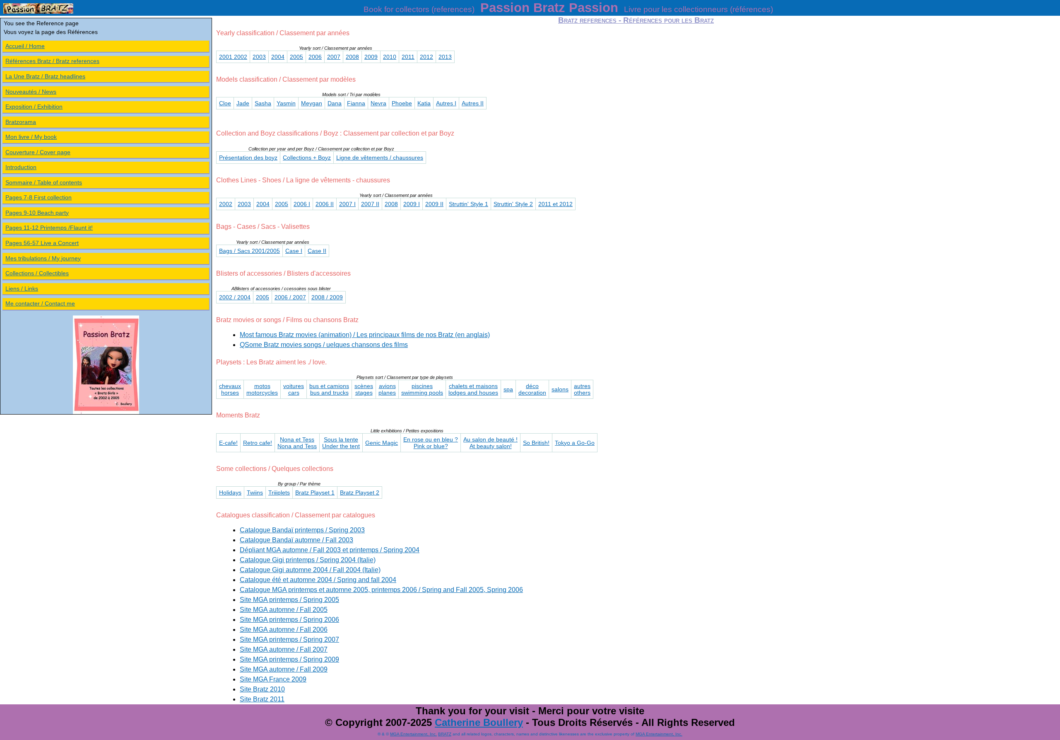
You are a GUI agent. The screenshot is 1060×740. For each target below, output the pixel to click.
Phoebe (402, 103)
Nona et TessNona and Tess (297, 442)
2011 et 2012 (555, 204)
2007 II (370, 204)
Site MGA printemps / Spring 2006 (289, 619)
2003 (259, 56)
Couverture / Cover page (37, 152)
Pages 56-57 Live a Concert (42, 243)
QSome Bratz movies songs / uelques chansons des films (324, 344)
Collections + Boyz (307, 157)
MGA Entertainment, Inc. (413, 734)
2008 (352, 56)
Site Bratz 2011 (262, 699)
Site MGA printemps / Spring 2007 (289, 639)
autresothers (582, 389)
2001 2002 (233, 56)
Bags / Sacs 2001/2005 (249, 250)
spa (508, 389)
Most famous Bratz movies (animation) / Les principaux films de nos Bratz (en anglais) (365, 334)
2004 (277, 56)
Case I (293, 250)
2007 (333, 56)
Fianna (356, 103)
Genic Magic (381, 442)
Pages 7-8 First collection (38, 197)
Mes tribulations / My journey (43, 258)
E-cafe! (228, 442)
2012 (426, 56)
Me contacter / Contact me (40, 303)
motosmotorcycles (262, 389)
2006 (315, 56)
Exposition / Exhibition (34, 106)
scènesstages (363, 389)
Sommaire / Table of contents (43, 182)
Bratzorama (20, 122)
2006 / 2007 (290, 297)
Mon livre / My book (31, 136)
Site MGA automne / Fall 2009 (284, 669)
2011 (408, 56)
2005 (296, 56)
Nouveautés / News (30, 91)
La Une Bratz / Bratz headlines (45, 76)
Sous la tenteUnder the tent (341, 442)
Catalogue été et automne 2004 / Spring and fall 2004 (318, 579)
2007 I (347, 204)
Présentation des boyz (248, 157)
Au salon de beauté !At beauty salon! (490, 442)
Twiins (255, 492)
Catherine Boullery (479, 722)
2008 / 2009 (327, 297)
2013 (445, 56)
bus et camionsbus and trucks (329, 389)
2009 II (434, 204)
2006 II (325, 204)
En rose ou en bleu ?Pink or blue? (430, 442)
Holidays (230, 492)
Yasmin (286, 103)
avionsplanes (387, 389)
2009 (371, 56)
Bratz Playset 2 (359, 492)
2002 (225, 204)
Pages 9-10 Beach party (37, 212)
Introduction (20, 167)
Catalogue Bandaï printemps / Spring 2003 (302, 530)
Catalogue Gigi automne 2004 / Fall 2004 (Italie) (310, 569)
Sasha (263, 103)
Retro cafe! (257, 442)
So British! (536, 442)
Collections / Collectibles (37, 273)
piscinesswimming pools (422, 389)
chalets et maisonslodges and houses (473, 389)
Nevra (378, 103)
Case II (317, 250)
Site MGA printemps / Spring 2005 (289, 599)
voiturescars (293, 389)
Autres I (446, 103)
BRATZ (444, 734)
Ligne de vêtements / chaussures (379, 157)
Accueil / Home (25, 46)
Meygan (311, 103)
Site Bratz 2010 (262, 689)
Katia (424, 103)
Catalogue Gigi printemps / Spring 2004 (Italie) (308, 559)
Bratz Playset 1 (315, 492)
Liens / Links (21, 288)
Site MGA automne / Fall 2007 (284, 649)
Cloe (225, 103)
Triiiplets (279, 492)
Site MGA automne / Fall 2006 (284, 629)
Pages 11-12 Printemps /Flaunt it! (49, 227)
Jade (242, 103)
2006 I (302, 204)
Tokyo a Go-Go (575, 442)
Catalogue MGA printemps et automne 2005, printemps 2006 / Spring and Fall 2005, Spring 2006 (381, 589)
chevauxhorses (230, 389)
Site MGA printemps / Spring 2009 (289, 659)
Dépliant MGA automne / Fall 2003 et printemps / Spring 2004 (329, 549)
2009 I (411, 204)
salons (560, 389)
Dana (335, 103)
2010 (389, 56)
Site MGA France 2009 (273, 679)
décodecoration (532, 389)
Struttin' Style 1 (468, 204)
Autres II (473, 103)
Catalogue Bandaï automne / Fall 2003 (296, 539)
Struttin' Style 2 (513, 204)
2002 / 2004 (235, 297)
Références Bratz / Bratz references (52, 61)
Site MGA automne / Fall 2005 (284, 609)
